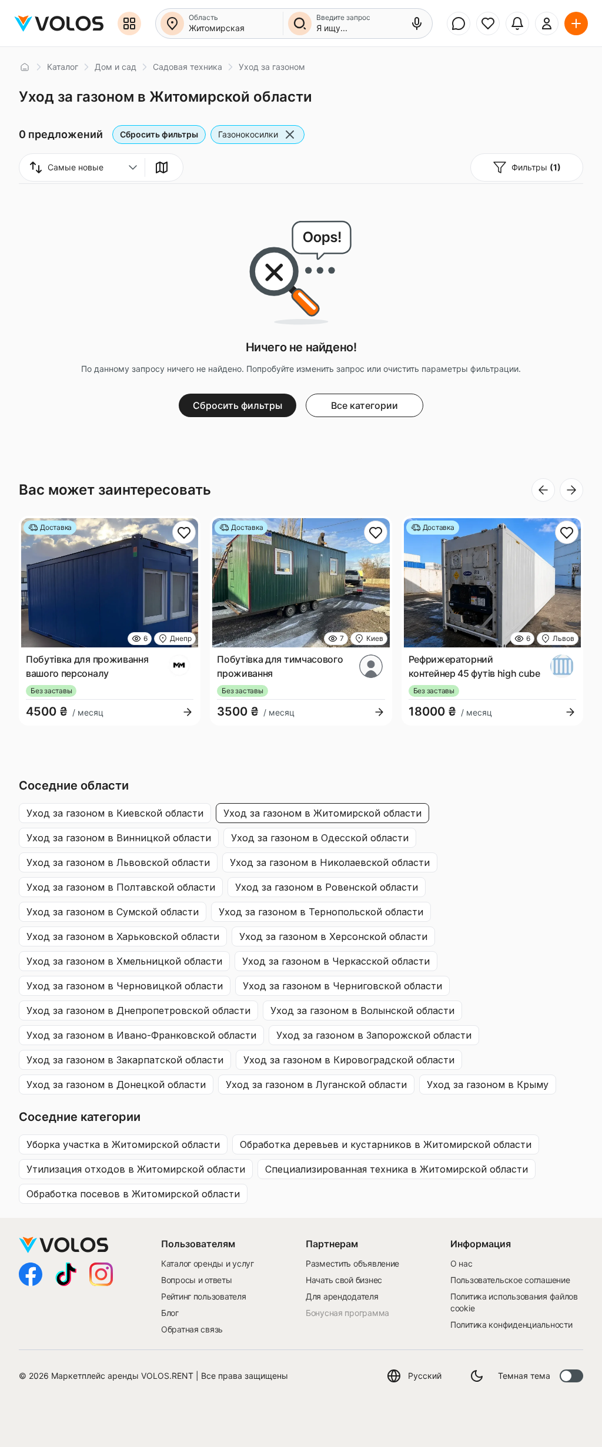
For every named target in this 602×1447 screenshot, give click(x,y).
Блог (170, 1313)
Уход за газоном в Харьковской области (122, 936)
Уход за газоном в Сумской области (112, 912)
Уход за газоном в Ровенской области (326, 887)
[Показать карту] (161, 167)
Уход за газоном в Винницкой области (118, 838)
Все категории (364, 405)
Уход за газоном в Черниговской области (342, 986)
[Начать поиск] (300, 23)
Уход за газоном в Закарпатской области (124, 1060)
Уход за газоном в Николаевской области (330, 862)
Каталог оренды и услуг (207, 1263)
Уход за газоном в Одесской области (320, 838)
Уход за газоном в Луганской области (316, 1084)
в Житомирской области (123, 1144)
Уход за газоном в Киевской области (114, 813)
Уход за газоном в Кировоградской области (348, 1060)
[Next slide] (571, 490)
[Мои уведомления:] (517, 23)
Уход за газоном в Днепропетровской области (138, 1010)
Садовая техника (187, 67)
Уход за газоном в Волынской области (362, 1010)
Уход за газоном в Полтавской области (120, 887)
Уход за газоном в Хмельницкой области (124, 961)
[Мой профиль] (547, 23)
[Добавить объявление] (576, 23)
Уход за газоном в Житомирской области (322, 813)
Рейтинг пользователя (203, 1296)
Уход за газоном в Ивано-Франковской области (141, 1035)
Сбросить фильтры (159, 134)
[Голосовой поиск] (417, 23)
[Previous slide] (543, 490)
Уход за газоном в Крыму (488, 1084)
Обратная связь (192, 1329)
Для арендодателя (342, 1296)
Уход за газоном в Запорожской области (373, 1035)
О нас (461, 1263)
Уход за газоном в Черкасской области (336, 961)
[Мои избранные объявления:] (488, 23)
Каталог (62, 67)
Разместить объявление (352, 1263)
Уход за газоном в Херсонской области (333, 936)
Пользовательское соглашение (510, 1280)
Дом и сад (115, 67)
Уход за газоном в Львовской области (118, 862)
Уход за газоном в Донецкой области (116, 1084)
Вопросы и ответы (196, 1280)
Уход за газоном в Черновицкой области (124, 986)
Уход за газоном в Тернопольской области (321, 912)
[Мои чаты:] (459, 23)
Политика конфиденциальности (511, 1325)
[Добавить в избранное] (184, 532)
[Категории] (129, 23)
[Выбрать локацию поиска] (172, 23)
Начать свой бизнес (344, 1280)
